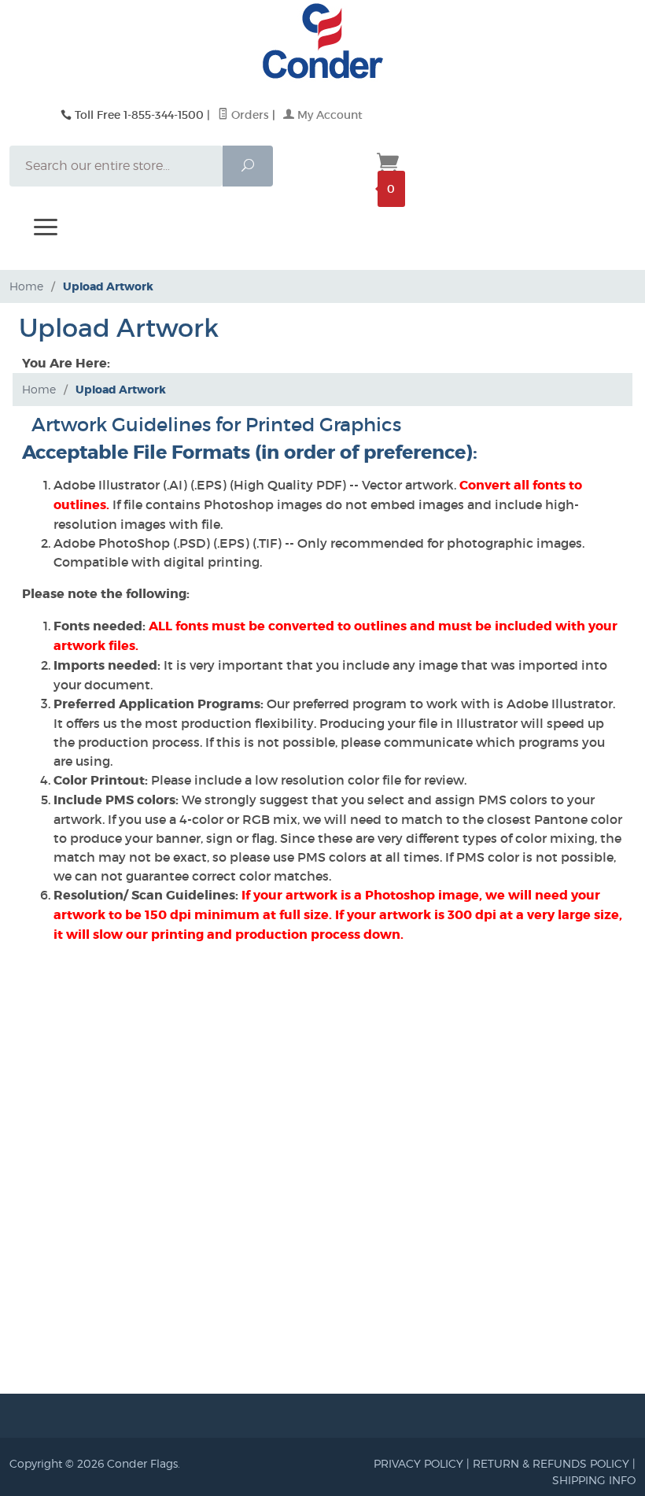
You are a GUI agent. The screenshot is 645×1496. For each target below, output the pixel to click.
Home (26, 286)
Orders (248, 115)
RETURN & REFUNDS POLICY (551, 1463)
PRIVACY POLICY (418, 1463)
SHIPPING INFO (594, 1480)
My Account (328, 115)
